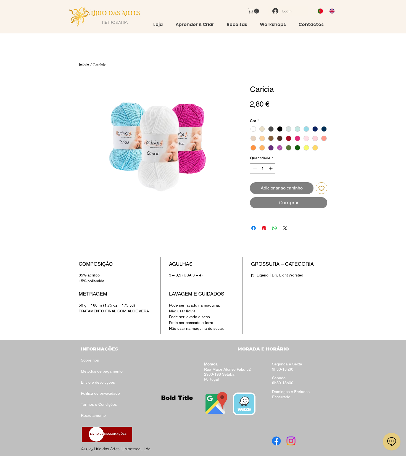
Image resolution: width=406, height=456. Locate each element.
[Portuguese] (319, 11)
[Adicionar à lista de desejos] (321, 188)
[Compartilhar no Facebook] (253, 228)
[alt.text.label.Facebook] (276, 441)
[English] (331, 11)
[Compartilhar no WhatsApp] (274, 228)
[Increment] (271, 168)
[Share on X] (285, 228)
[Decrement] (254, 168)
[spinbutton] (263, 168)
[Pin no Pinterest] (264, 228)
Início (84, 64)
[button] (254, 11)
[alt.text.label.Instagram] (291, 441)
